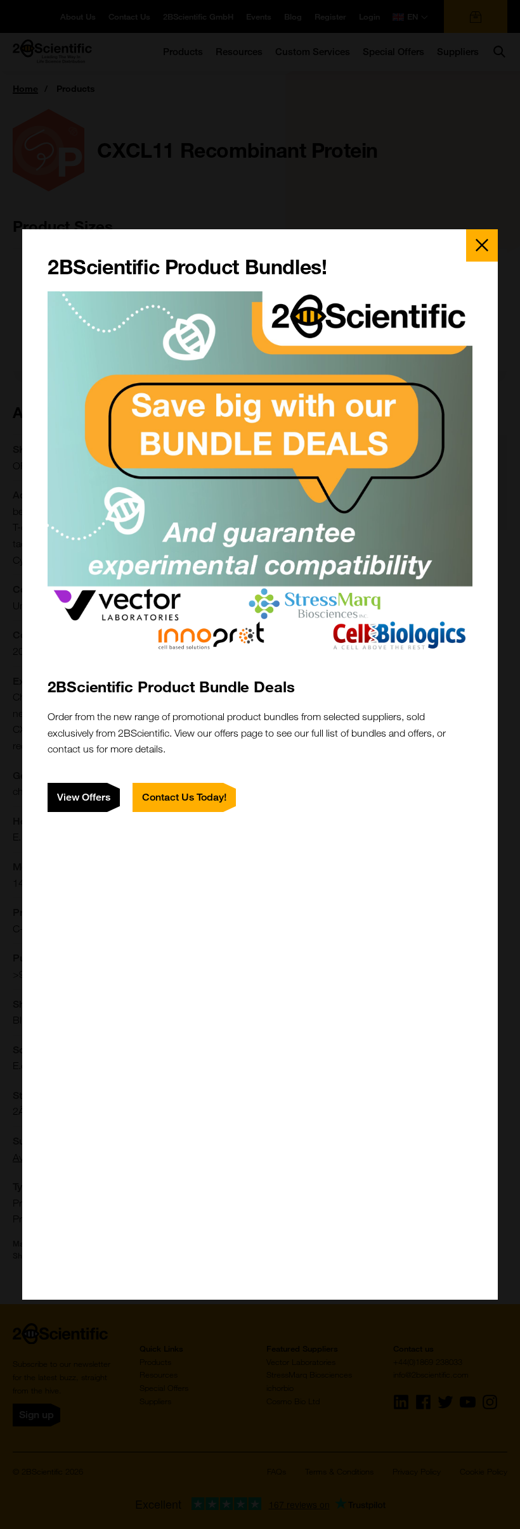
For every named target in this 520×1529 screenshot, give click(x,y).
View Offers (83, 797)
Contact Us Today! (184, 797)
